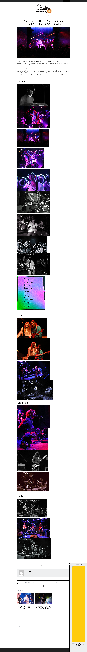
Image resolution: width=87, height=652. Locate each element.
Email (18, 631)
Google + (65, 565)
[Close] (69, 564)
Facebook (32, 565)
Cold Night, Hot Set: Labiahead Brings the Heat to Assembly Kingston (25, 607)
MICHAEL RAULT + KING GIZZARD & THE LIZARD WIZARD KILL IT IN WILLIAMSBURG (78, 644)
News (28, 16)
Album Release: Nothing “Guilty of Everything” (30, 583)
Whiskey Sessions (37, 16)
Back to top (64, 649)
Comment (19, 615)
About (58, 16)
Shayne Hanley (28, 78)
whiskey (45, 16)
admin (30, 571)
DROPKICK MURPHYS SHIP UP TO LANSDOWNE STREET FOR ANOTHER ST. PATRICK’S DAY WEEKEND (43, 607)
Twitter (42, 565)
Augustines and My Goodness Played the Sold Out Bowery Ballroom (56, 583)
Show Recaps (41, 18)
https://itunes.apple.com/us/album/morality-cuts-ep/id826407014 (48, 61)
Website (18, 636)
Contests (52, 16)
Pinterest (53, 565)
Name (18, 626)
